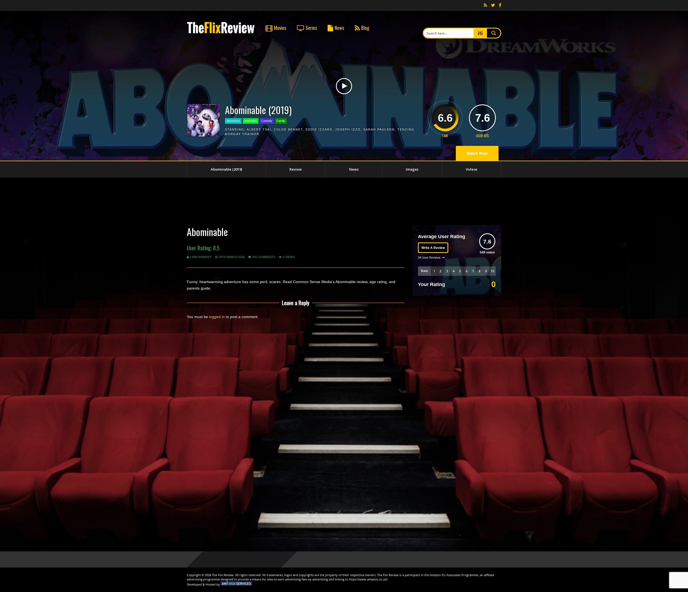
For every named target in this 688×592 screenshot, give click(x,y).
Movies (280, 27)
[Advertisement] (344, 200)
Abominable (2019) (226, 169)
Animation (250, 120)
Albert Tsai (259, 129)
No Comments (264, 257)
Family (281, 120)
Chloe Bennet (288, 129)
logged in (217, 317)
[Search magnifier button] (493, 33)
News (339, 27)
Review (295, 169)
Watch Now (477, 153)
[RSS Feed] (485, 5)
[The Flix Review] (221, 32)
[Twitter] (493, 5)
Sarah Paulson (379, 129)
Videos (471, 169)
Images (412, 169)
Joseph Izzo (348, 129)
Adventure (233, 120)
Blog (365, 27)
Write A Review (433, 248)
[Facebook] (500, 5)
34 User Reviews (429, 257)
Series (311, 27)
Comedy (266, 120)
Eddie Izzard (319, 129)
